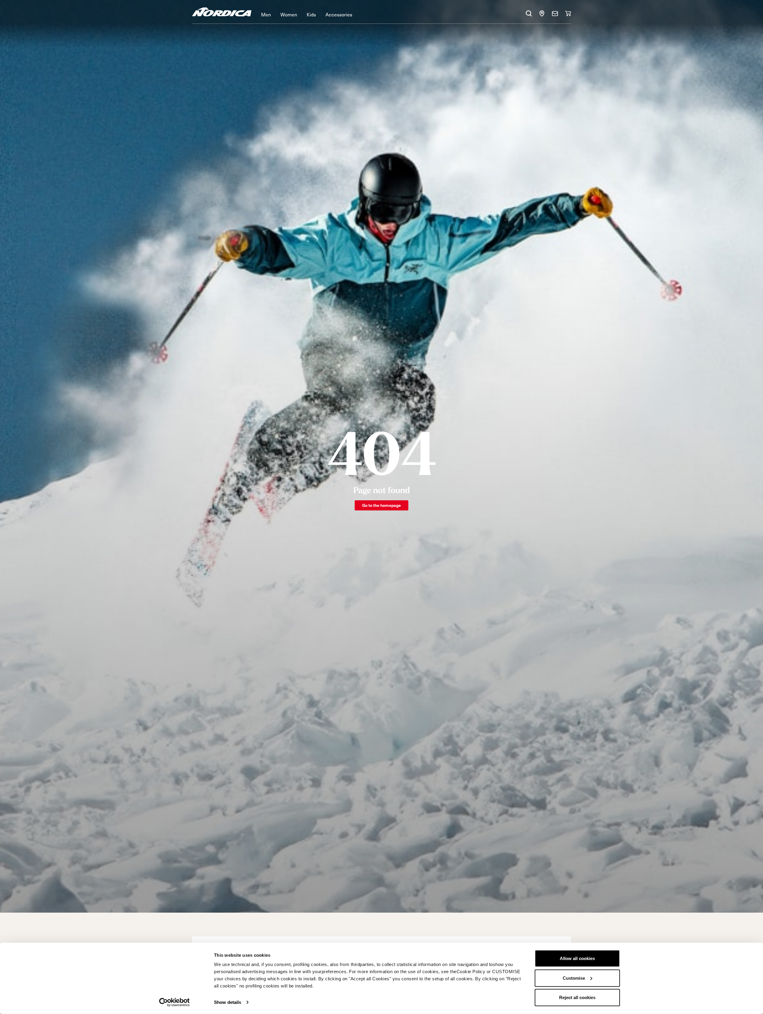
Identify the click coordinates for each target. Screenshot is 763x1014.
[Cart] (568, 13)
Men (266, 14)
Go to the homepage (381, 505)
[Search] (529, 13)
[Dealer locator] (542, 13)
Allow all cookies (577, 958)
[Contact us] (555, 13)
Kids (311, 14)
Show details (227, 1002)
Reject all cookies (577, 997)
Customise (574, 977)
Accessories (338, 14)
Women (288, 14)
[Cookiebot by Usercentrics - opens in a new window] (174, 1002)
